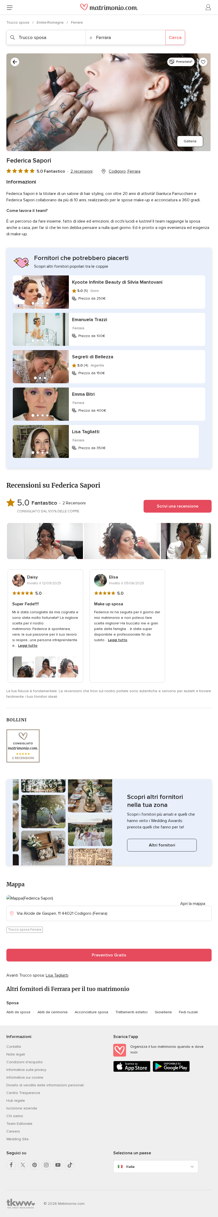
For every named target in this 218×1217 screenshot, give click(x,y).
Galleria (190, 141)
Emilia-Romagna (51, 22)
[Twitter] (23, 1165)
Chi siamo (14, 1116)
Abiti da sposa (18, 1012)
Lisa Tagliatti (85, 432)
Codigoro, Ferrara (124, 171)
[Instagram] (46, 1165)
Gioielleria (163, 1012)
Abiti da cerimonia (52, 1012)
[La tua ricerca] (15, 62)
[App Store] (131, 1071)
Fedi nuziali (188, 1012)
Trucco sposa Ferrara (24, 929)
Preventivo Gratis (109, 955)
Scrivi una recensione (177, 506)
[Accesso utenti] (208, 7)
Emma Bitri (83, 394)
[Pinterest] (34, 1165)
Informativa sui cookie (24, 1077)
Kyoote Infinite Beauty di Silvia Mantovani (117, 282)
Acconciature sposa (91, 1012)
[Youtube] (58, 1165)
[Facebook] (11, 1165)
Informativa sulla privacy (26, 1069)
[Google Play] (171, 1071)
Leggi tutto (27, 645)
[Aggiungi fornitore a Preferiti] (203, 62)
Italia (130, 1166)
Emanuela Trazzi (89, 319)
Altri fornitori (162, 845)
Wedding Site (17, 1139)
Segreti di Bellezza (92, 357)
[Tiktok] (69, 1165)
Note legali (15, 1054)
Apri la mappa (192, 903)
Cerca (175, 37)
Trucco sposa (18, 22)
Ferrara (77, 22)
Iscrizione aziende (21, 1108)
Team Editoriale (19, 1123)
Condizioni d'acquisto (24, 1062)
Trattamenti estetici (131, 1012)
